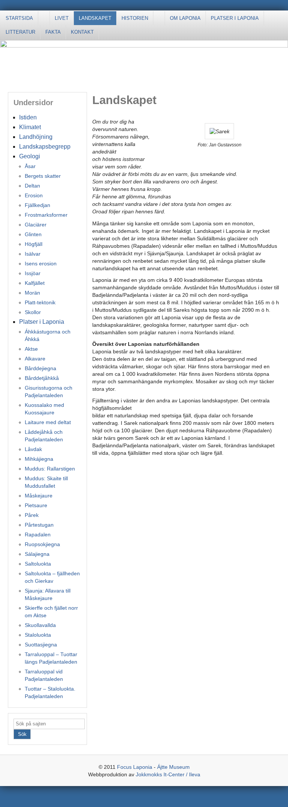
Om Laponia (185, 18)
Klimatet (30, 127)
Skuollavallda (40, 625)
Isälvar (32, 254)
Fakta (53, 32)
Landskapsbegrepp (44, 146)
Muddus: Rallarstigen (50, 469)
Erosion (34, 195)
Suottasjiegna (41, 645)
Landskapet (95, 18)
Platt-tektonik (40, 302)
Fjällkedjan (37, 205)
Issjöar (32, 273)
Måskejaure (38, 496)
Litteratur (20, 32)
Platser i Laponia (235, 18)
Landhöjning (35, 137)
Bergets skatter (43, 176)
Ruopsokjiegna (42, 544)
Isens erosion (41, 264)
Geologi (29, 156)
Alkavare (35, 359)
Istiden (28, 117)
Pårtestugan (39, 525)
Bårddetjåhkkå (42, 378)
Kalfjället (35, 283)
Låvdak (33, 449)
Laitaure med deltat (48, 422)
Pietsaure (36, 505)
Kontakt (82, 32)
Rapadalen (38, 535)
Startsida (19, 18)
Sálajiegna (37, 554)
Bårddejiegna (40, 368)
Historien (135, 18)
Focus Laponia (134, 767)
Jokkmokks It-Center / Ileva (168, 774)
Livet (62, 18)
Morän (32, 293)
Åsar (30, 166)
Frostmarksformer (46, 215)
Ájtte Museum (173, 767)
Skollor (33, 312)
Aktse (31, 349)
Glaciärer (35, 225)
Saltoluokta (38, 564)
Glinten (33, 234)
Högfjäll (33, 244)
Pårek (32, 515)
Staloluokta (38, 635)
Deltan (32, 186)
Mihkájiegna (39, 459)
